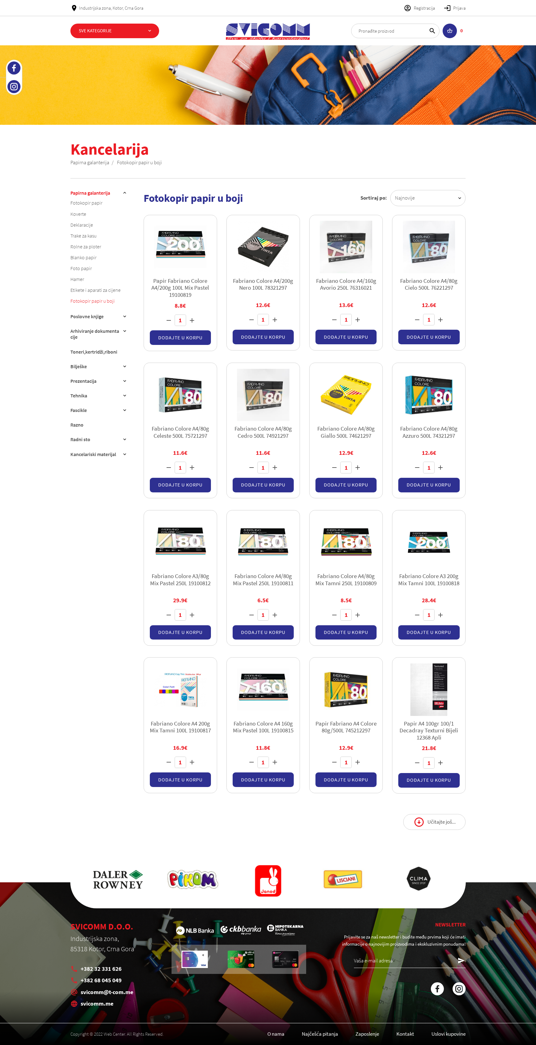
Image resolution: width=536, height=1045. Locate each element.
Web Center (114, 1034)
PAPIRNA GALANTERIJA (89, 162)
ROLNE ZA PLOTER (85, 246)
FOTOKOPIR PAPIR (86, 203)
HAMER (77, 279)
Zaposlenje (367, 1033)
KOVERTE (78, 214)
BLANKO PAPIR (83, 257)
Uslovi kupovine (448, 1033)
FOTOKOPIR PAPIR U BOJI (139, 162)
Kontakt (405, 1033)
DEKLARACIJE (81, 225)
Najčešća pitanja (320, 1033)
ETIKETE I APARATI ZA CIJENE (95, 290)
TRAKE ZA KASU (83, 236)
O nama (275, 1033)
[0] (450, 31)
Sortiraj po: (373, 197)
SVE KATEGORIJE (95, 31)
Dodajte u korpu (180, 337)
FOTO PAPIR (81, 268)
